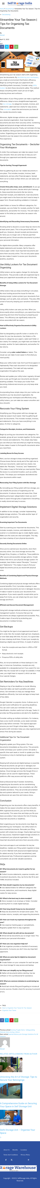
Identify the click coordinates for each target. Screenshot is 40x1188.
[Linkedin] (17, 1160)
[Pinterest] (11, 47)
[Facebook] (2, 47)
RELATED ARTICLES (9, 1054)
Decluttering (9, 9)
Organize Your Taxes (9, 1010)
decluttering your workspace (27, 77)
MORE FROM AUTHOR (27, 1054)
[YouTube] (34, 1160)
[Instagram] (23, 1160)
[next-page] (0, 1137)
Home (2, 9)
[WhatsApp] (16, 47)
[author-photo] (5, 1047)
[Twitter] (7, 47)
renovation (7, 109)
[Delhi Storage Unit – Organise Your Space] (11, 1124)
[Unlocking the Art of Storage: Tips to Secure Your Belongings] (11, 1071)
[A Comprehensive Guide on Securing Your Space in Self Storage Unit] (11, 1098)
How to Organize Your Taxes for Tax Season (17, 1008)
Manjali (2, 35)
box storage (7, 104)
